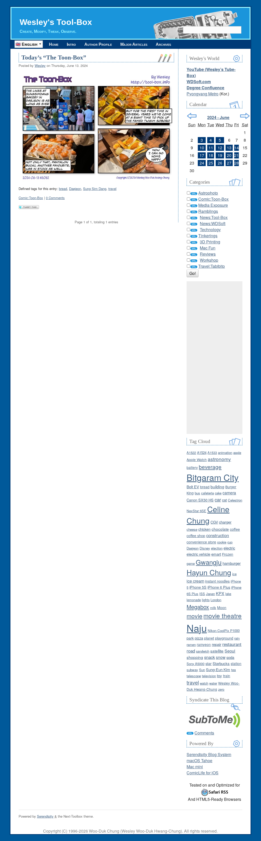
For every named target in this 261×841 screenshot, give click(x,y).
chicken (204, 529)
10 (202, 148)
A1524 (201, 452)
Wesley (40, 65)
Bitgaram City (213, 477)
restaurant (231, 644)
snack (209, 657)
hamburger (232, 563)
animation (225, 452)
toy (219, 675)
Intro (71, 44)
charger (225, 522)
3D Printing (210, 242)
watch (204, 683)
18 (210, 155)
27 (229, 163)
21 (236, 155)
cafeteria (207, 493)
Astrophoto (208, 193)
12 (220, 148)
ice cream (195, 581)
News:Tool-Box (214, 217)
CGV (214, 522)
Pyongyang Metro (202, 94)
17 (202, 155)
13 (229, 148)
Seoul (230, 651)
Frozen (227, 554)
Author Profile (98, 44)
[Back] (192, 116)
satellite (217, 651)
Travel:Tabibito (211, 266)
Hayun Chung (209, 572)
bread (63, 188)
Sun (202, 669)
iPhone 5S (197, 587)
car (218, 499)
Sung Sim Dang (94, 188)
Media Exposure (213, 205)
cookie (221, 542)
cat (224, 500)
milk (213, 607)
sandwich (202, 651)
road (191, 651)
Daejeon (75, 188)
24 (202, 163)
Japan (210, 593)
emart (216, 554)
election (217, 548)
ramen (191, 644)
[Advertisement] (214, 357)
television (209, 675)
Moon (221, 607)
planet (209, 638)
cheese (192, 529)
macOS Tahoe (199, 760)
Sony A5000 (195, 663)
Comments (204, 733)
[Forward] (245, 116)
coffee (235, 529)
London (216, 599)
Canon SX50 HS (200, 500)
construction (217, 535)
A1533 (212, 452)
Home (53, 44)
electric (229, 548)
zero (221, 689)
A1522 (191, 452)
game (191, 563)
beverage (210, 466)
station (236, 663)
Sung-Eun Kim (218, 669)
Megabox (198, 607)
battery (192, 467)
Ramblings (208, 211)
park (190, 638)
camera (229, 492)
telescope (194, 675)
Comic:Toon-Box (31, 197)
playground (224, 638)
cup (229, 542)
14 (236, 148)
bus (197, 493)
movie (194, 615)
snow (220, 657)
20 (229, 155)
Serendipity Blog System (209, 754)
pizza (199, 638)
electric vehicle (198, 554)
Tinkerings (207, 236)
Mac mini (195, 767)
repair (216, 644)
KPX (220, 593)
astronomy (219, 458)
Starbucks (221, 663)
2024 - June (218, 117)
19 (220, 155)
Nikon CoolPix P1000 (224, 630)
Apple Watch (197, 459)
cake (218, 493)
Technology (210, 229)
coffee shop (196, 535)
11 (210, 148)
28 (236, 163)
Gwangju (208, 562)
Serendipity (45, 816)
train (226, 675)
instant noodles (217, 581)
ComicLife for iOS (202, 773)
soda (230, 657)
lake (228, 593)
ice (234, 573)
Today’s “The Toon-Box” (53, 57)
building (217, 486)
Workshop (209, 260)
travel (112, 188)
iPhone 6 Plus (218, 587)
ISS (202, 593)
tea (233, 669)
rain (237, 638)
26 (220, 163)
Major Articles (133, 44)
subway (192, 669)
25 (210, 163)
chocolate (220, 529)
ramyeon (204, 644)
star (208, 663)
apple (237, 452)
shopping (195, 657)
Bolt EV (193, 486)
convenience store (201, 541)
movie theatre (222, 615)
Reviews (208, 254)
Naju (197, 628)
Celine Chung (208, 514)
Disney (205, 548)
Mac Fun (207, 248)
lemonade (194, 599)
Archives (163, 44)
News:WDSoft (212, 223)
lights (206, 599)
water (213, 683)
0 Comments (55, 197)
